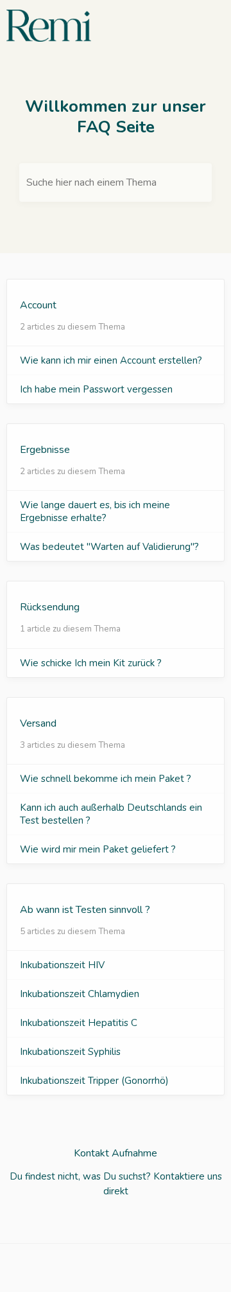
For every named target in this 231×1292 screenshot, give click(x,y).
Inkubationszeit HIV (62, 965)
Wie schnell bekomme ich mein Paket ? (105, 778)
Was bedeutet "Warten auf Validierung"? (109, 546)
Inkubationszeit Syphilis (70, 1051)
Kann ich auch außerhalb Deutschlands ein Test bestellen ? (111, 814)
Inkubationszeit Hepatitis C (78, 1022)
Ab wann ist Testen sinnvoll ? (85, 910)
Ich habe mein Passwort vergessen (96, 389)
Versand (38, 723)
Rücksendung (50, 607)
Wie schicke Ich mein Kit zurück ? (91, 663)
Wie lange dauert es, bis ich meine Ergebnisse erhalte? (95, 511)
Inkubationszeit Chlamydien (79, 993)
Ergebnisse (45, 450)
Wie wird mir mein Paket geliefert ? (98, 849)
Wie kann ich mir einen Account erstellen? (111, 360)
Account (38, 305)
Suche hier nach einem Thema (91, 182)
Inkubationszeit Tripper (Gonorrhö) (94, 1080)
